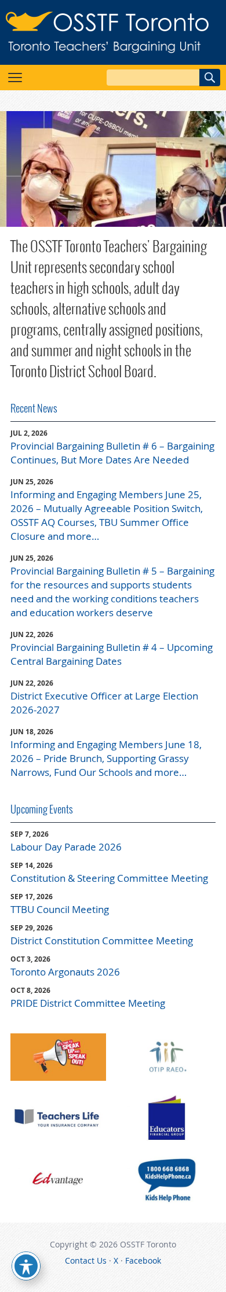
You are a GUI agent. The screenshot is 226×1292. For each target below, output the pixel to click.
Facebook (143, 1260)
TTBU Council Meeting (59, 909)
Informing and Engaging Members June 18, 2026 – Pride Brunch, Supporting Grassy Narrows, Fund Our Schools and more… (106, 758)
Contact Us (86, 1260)
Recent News (33, 408)
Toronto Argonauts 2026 (65, 971)
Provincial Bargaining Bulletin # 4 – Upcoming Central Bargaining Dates (111, 654)
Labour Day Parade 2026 (66, 846)
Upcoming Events (41, 809)
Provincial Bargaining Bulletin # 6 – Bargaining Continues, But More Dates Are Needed (112, 452)
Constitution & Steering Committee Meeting (109, 878)
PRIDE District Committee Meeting (87, 1003)
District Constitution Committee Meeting (101, 940)
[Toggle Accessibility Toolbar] (26, 1266)
